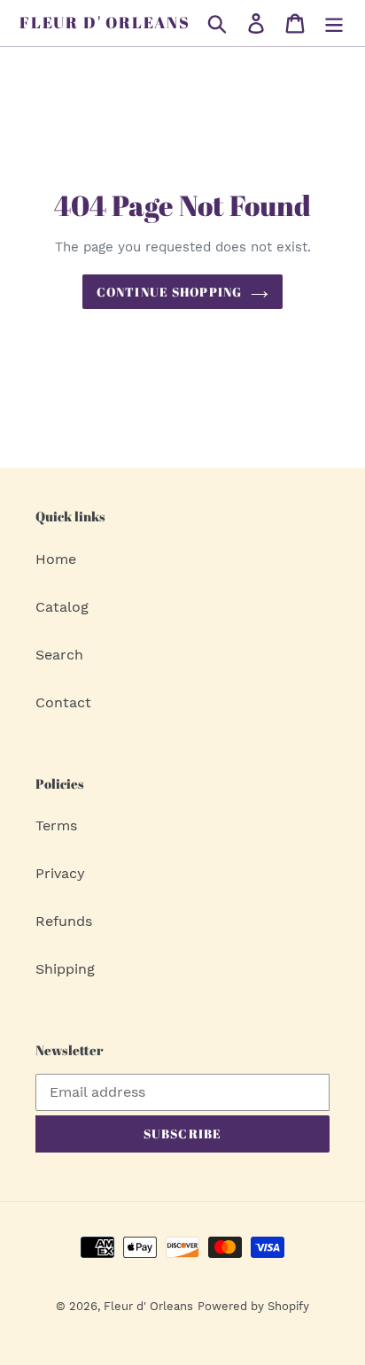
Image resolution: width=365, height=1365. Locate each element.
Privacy (60, 873)
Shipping (65, 968)
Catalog (62, 606)
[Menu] (334, 23)
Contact (63, 702)
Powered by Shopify (253, 1306)
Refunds (63, 921)
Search (59, 654)
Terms (56, 825)
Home (55, 559)
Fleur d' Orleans (104, 23)
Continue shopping (169, 291)
